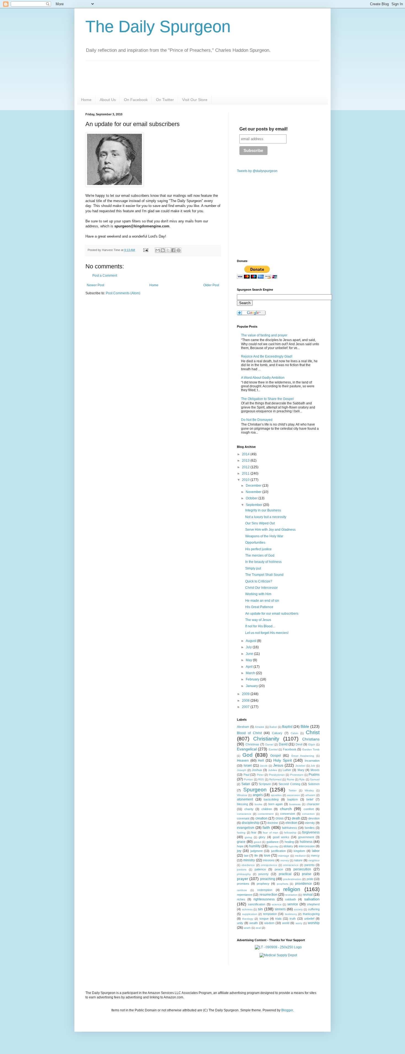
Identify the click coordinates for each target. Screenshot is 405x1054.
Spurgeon (255, 789)
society (298, 909)
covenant (243, 818)
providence (303, 884)
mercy (315, 855)
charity (248, 809)
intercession (307, 846)
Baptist (287, 727)
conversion (287, 813)
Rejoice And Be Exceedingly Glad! (266, 356)
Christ (313, 732)
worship (314, 923)
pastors (241, 869)
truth (293, 918)
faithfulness (289, 827)
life (256, 855)
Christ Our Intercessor (261, 588)
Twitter (292, 790)
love (267, 855)
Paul (246, 774)
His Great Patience (259, 607)
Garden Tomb (311, 749)
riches (241, 899)
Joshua (257, 770)
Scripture (265, 784)
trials (278, 918)
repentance (244, 894)
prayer (242, 878)
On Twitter (165, 99)
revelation (291, 894)
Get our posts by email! (263, 129)
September (254, 505)
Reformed (275, 779)
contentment (266, 813)
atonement (245, 799)
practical (285, 874)
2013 (246, 460)
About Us (108, 99)
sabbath (290, 899)
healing (289, 841)
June (250, 654)
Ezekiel (273, 749)
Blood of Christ (249, 733)
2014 (246, 454)
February (253, 679)
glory (262, 837)
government (306, 837)
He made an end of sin (262, 601)
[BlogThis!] (163, 250)
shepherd (313, 904)
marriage (283, 855)
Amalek (259, 726)
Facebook (289, 749)
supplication (249, 914)
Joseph (241, 770)
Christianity (266, 739)
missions (269, 860)
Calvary (277, 733)
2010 (246, 480)
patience (260, 869)
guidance (272, 841)
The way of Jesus (258, 620)
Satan (245, 784)
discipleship (251, 823)
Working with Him (258, 594)
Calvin (294, 733)
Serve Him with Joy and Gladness (270, 530)
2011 (246, 473)
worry (299, 923)
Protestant (296, 774)
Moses (315, 770)
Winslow (242, 795)
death (296, 818)
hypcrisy (273, 846)
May (249, 660)
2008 (246, 700)
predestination (292, 879)
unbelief (309, 918)
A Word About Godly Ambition (263, 378)
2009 (246, 694)
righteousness (264, 899)
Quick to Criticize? (258, 581)
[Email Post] (145, 250)
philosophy (244, 874)
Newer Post (95, 285)
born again (275, 804)
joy (239, 851)
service (292, 904)
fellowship (290, 832)
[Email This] (157, 250)
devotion (314, 818)
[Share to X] (168, 250)
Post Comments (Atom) (123, 293)
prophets (282, 883)
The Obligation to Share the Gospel (267, 399)
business (295, 804)
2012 (246, 467)
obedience (248, 865)
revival (308, 895)
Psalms (314, 775)
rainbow (242, 890)
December (254, 485)
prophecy (263, 883)
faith (266, 827)
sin (260, 909)
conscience (244, 813)
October (252, 498)
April (249, 667)
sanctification (256, 904)
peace (279, 869)
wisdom (269, 923)
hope (240, 846)
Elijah (311, 744)
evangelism (245, 828)
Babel (273, 726)
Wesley (309, 790)
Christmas (252, 744)
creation (261, 818)
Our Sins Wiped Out (260, 523)
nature (298, 860)
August (251, 641)
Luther (287, 770)
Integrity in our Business (263, 510)
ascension (293, 795)
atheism (310, 795)
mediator (300, 855)
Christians (311, 739)
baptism (292, 799)
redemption (264, 890)
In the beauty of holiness (263, 562)
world (285, 923)
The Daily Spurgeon (158, 26)
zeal (258, 927)
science (277, 904)
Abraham (243, 726)
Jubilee (272, 770)
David (283, 744)
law (246, 855)
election (291, 823)
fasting (241, 832)
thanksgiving (311, 914)
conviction (308, 813)
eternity (310, 822)
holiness (306, 842)
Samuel (315, 779)
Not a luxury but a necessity (265, 517)
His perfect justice (258, 549)
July (249, 647)
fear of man (270, 832)
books (258, 804)
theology (247, 918)
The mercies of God (259, 555)
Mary (301, 770)
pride (310, 879)
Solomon (314, 784)
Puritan (248, 779)
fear (253, 832)
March (251, 673)
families (310, 827)
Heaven (243, 760)
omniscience (291, 865)
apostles (276, 795)
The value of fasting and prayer (264, 335)
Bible (305, 726)
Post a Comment (104, 275)
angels (258, 795)
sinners (280, 909)
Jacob (264, 765)
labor (316, 851)
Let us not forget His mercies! (266, 633)
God (247, 755)
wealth (253, 923)
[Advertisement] (131, 342)
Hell (261, 760)
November (254, 492)
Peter (260, 774)
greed (257, 841)
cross (280, 818)
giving (248, 837)
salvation (312, 899)
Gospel (275, 756)
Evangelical (247, 749)
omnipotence (269, 865)
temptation (270, 914)
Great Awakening (302, 755)
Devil (299, 744)
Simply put (253, 568)
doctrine (272, 822)
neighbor (314, 860)
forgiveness (311, 832)
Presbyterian (277, 774)
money (284, 860)
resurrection (268, 895)
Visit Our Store (194, 99)
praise (306, 874)
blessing (242, 804)
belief (309, 799)
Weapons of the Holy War (264, 536)
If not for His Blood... (260, 626)
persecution (302, 869)
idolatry (288, 846)
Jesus (278, 765)
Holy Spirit (282, 760)
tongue (264, 918)
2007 (246, 707)
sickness (247, 909)
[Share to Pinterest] (178, 250)
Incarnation (312, 760)
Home (86, 99)
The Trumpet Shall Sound (264, 575)
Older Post (211, 285)
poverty (263, 874)
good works (281, 837)
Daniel (269, 744)
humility (255, 846)
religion (291, 889)
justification (278, 851)
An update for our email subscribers (271, 613)
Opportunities (255, 542)
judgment (256, 851)
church (286, 809)
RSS (261, 779)
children (266, 809)
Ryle (302, 779)
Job (312, 765)
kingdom (299, 851)
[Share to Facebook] (173, 250)
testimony (291, 914)
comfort (309, 809)
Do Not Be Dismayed (256, 420)
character (313, 804)
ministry (249, 860)
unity (240, 923)
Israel (248, 765)
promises (243, 883)
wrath (247, 927)
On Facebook (136, 99)
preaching (267, 879)
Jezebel (300, 765)
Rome (290, 779)
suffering (314, 909)
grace (241, 842)
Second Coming (289, 784)
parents (309, 865)
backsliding (271, 799)
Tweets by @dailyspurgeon (257, 171)
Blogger (287, 1010)
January (252, 686)
